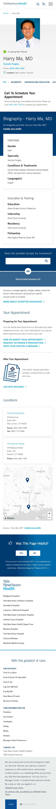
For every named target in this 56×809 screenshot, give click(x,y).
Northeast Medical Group (13, 643)
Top (4, 82)
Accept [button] (11, 804)
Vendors (6, 735)
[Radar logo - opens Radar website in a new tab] (9, 518)
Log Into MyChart (13, 387)
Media (5, 731)
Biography (16, 82)
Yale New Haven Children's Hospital (18, 600)
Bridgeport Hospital (11, 596)
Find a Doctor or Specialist (14, 677)
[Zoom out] (49, 517)
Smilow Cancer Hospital (13, 619)
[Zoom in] (49, 513)
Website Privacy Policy (14, 788)
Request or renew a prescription (23, 343)
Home (5, 13)
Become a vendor (10, 701)
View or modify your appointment (23, 340)
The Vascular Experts (15, 413)
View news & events (11, 696)
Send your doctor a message (20, 346)
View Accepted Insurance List (28, 279)
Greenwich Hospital (11, 605)
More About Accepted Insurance (22, 302)
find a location (10, 672)
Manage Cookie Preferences (14, 740)
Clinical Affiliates (10, 638)
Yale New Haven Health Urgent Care (18, 624)
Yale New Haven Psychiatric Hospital (18, 615)
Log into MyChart (10, 687)
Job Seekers (8, 717)
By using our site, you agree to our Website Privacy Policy (25, 793)
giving (5, 726)
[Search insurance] (47, 261)
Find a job (7, 682)
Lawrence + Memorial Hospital (16, 610)
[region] (28, 494)
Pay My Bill (8, 691)
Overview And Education (37, 82)
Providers (7, 712)
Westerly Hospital (10, 629)
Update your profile (12, 128)
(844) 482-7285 (17, 68)
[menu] (51, 3)
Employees (7, 721)
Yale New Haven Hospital (13, 633)
